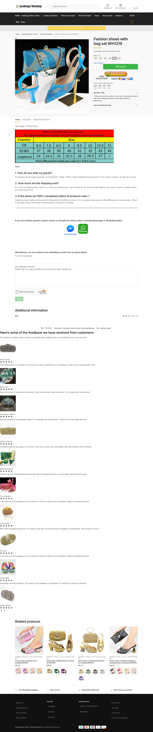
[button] (134, 19)
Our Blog (114, 707)
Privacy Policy (21, 712)
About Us (19, 702)
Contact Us (115, 712)
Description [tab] (26, 120)
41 (110, 58)
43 (119, 58)
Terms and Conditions (119, 717)
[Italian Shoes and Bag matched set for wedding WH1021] (92, 640)
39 (100, 58)
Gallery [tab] (17, 120)
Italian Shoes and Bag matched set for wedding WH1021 (91, 662)
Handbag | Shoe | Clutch (30, 34)
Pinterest (51, 716)
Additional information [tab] (41, 120)
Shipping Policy (22, 707)
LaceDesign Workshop (51, 727)
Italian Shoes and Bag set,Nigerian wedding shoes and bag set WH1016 (123, 662)
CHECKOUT (108, 8)
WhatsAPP (84, 711)
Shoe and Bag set (46, 34)
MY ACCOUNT (120, 8)
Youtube (51, 711)
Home (18, 34)
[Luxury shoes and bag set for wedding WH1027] (29, 640)
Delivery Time (99, 93)
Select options (29, 676)
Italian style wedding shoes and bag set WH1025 (60, 662)
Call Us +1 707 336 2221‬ (88, 705)
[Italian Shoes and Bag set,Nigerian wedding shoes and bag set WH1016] (123, 640)
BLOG (136, 8)
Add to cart (121, 66)
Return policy (21, 717)
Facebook (51, 705)
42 (114, 58)
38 (96, 58)
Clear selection (98, 63)
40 (105, 58)
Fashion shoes (105, 328)
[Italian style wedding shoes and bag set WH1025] (60, 640)
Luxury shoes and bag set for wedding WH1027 (26, 662)
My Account (116, 702)
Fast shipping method (102, 105)
